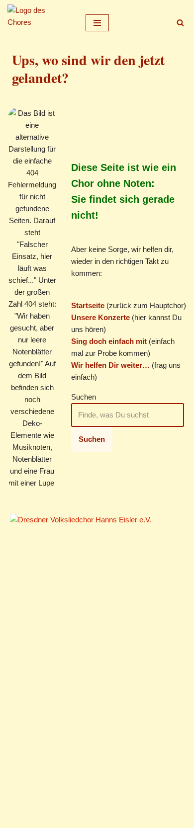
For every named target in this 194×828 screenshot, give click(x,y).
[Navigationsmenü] (97, 22)
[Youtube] (41, 786)
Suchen (83, 397)
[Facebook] (15, 786)
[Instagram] (28, 786)
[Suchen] (180, 22)
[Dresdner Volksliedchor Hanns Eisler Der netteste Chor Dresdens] (37, 22)
